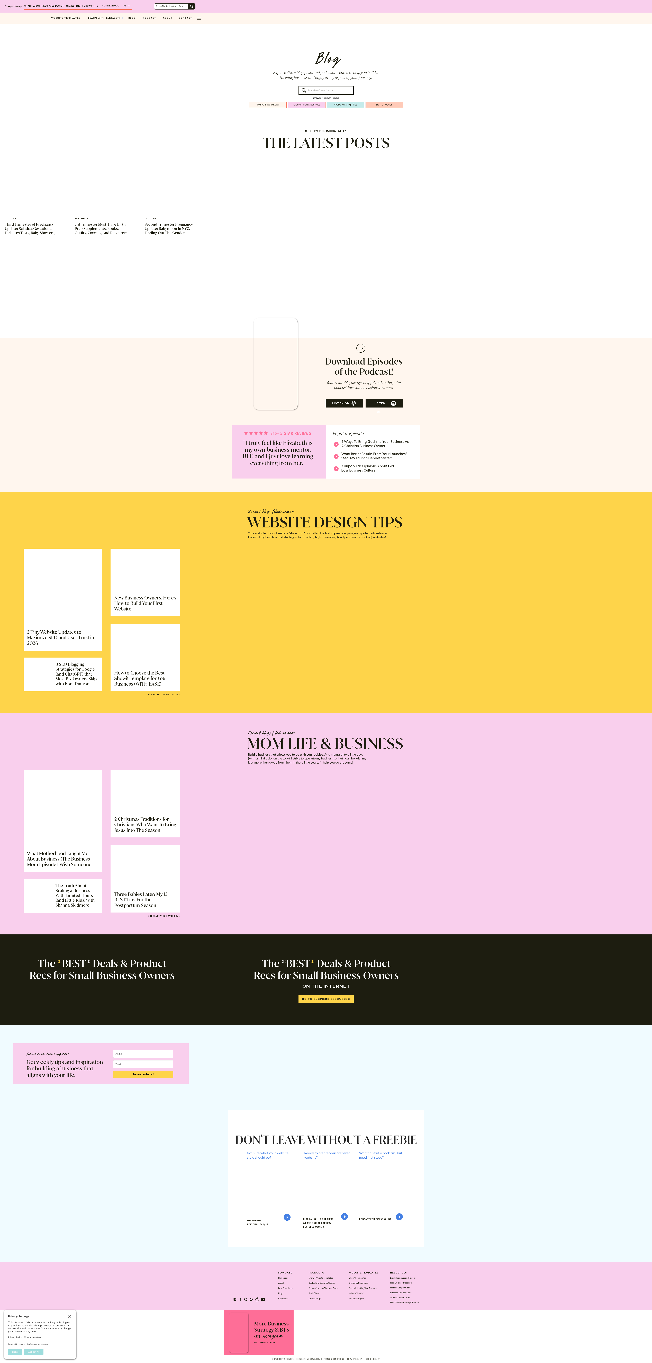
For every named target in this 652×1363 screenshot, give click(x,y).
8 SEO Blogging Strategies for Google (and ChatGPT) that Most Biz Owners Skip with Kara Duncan (76, 674)
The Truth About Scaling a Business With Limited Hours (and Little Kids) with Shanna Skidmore (75, 895)
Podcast (11, 218)
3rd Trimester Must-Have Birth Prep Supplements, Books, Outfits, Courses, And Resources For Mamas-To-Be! (101, 231)
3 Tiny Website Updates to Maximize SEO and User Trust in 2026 (60, 637)
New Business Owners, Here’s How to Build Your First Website (145, 603)
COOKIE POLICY (373, 1359)
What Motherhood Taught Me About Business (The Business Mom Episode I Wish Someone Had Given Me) (59, 862)
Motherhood (85, 218)
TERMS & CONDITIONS (334, 1359)
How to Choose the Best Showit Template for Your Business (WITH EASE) (140, 678)
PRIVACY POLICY (354, 1359)
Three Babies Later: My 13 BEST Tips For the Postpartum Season (141, 899)
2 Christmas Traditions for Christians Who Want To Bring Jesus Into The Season (145, 824)
